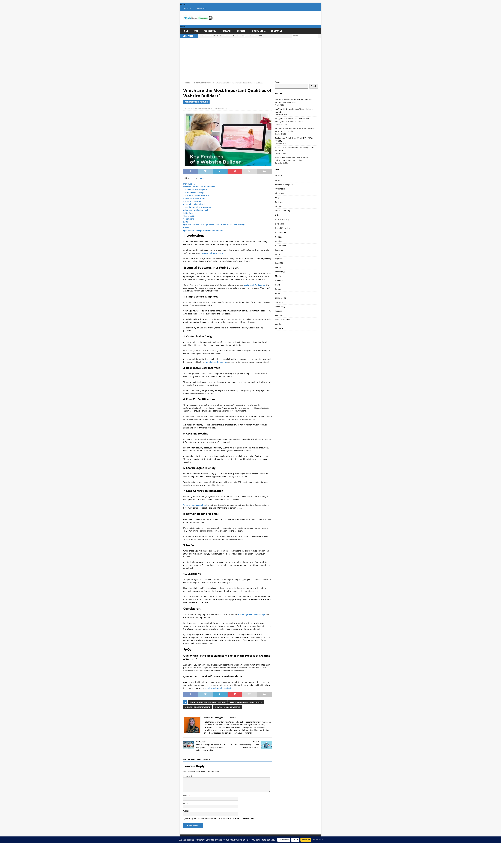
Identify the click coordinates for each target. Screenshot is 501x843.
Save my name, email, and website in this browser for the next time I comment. (220, 818)
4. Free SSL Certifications (194, 198)
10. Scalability (189, 216)
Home (185, 31)
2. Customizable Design (193, 192)
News (277, 285)
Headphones (280, 245)
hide (202, 178)
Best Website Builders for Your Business (208, 702)
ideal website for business (254, 285)
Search (278, 82)
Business (279, 202)
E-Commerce (280, 232)
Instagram (279, 250)
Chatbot (278, 206)
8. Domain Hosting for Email (195, 210)
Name (186, 795)
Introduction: (189, 184)
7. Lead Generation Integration (197, 207)
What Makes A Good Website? (227, 707)
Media (278, 267)
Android (278, 175)
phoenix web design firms (212, 253)
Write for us (201, 8)
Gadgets (241, 31)
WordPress (280, 328)
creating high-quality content (218, 688)
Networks (279, 280)
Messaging (280, 271)
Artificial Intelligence (284, 184)
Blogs (277, 197)
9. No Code (188, 213)
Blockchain (280, 193)
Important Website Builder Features (246, 702)
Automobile (280, 189)
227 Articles (231, 717)
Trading (278, 311)
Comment (187, 776)
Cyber (277, 215)
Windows (279, 324)
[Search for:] (305, 35)
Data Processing (282, 219)
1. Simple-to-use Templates (195, 189)
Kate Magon (205, 108)
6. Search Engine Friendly (194, 204)
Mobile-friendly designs (216, 362)
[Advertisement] (250, 61)
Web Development (283, 319)
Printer (278, 289)
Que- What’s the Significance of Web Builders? (203, 230)
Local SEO (279, 263)
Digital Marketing (220, 108)
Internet (278, 254)
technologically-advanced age (251, 614)
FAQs (185, 222)
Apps (196, 31)
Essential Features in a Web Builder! (199, 186)
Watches (279, 315)
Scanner (278, 293)
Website (186, 811)
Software (226, 31)
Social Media (259, 31)
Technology (210, 31)
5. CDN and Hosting (192, 201)
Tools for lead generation (194, 505)
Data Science (280, 224)
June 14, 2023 (192, 108)
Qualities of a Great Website (197, 707)
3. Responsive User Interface (196, 195)
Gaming (278, 241)
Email (186, 803)
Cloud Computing (282, 210)
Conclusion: (188, 219)
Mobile (278, 276)
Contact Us (187, 8)
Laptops (278, 258)
